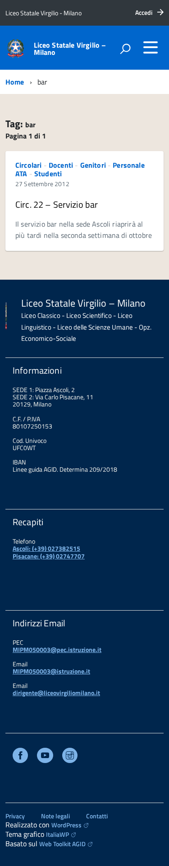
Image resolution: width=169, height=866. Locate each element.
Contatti (97, 816)
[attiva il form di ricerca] (125, 48)
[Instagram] (70, 756)
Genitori (93, 165)
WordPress (66, 825)
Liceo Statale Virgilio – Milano (70, 48)
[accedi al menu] (150, 47)
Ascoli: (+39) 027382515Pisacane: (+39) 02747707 (49, 552)
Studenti (48, 173)
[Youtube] (45, 756)
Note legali (55, 816)
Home (14, 81)
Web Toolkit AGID (62, 843)
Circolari (28, 165)
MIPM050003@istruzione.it (51, 671)
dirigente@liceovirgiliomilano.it (56, 692)
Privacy (15, 816)
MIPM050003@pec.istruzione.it (57, 649)
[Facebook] (20, 756)
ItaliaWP (57, 834)
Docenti (61, 165)
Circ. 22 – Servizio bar (56, 204)
